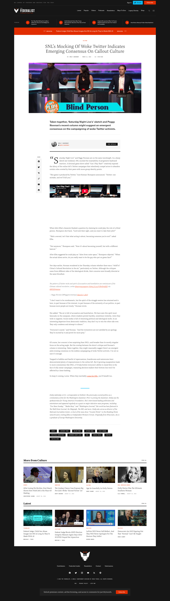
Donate (139, 2)
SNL (87, 435)
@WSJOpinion (55, 289)
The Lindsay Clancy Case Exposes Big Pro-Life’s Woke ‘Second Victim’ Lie (69, 489)
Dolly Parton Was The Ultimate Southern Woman (130, 489)
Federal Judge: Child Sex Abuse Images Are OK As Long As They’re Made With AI (36, 533)
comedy (53, 431)
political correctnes (57, 435)
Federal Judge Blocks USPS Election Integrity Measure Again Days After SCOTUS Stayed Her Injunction (68, 534)
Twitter (108, 435)
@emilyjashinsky (64, 145)
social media (97, 435)
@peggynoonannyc (82, 286)
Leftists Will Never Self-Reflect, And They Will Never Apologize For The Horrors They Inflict (100, 533)
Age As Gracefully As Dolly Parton (99, 488)
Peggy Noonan (102, 431)
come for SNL (92, 376)
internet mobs (64, 431)
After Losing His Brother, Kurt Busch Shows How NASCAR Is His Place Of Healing (37, 490)
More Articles (112, 144)
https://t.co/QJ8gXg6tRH (98, 286)
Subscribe (150, 2)
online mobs (77, 431)
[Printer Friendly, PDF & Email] (39, 190)
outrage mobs (89, 431)
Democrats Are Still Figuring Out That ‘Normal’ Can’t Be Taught (130, 532)
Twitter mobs (55, 439)
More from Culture (35, 460)
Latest (27, 503)
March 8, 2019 (82, 295)
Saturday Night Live (75, 435)
